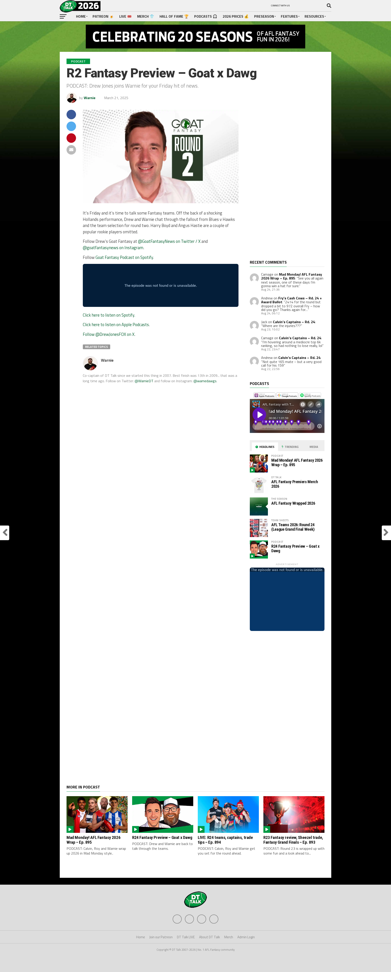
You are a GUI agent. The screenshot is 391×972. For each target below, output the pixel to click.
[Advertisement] (284, 185)
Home (81, 16)
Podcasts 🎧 (205, 16)
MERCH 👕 (145, 16)
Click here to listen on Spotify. (109, 315)
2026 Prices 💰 (236, 16)
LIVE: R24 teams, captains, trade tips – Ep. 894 (225, 840)
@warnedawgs (205, 381)
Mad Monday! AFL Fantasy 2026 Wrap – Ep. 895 (291, 276)
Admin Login (246, 937)
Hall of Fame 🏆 (174, 16)
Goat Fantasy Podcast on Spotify (124, 257)
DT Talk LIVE (186, 937)
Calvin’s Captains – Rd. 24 (294, 322)
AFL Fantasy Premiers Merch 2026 (294, 484)
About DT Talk (209, 937)
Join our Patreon (161, 937)
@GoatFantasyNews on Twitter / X (169, 241)
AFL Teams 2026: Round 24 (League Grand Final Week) (293, 527)
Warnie (89, 97)
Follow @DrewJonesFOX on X (108, 334)
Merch (228, 937)
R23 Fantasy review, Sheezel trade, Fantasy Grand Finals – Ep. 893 (293, 840)
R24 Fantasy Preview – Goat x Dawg (295, 548)
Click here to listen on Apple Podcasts (116, 324)
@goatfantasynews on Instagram (113, 247)
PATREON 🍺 (103, 16)
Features (289, 16)
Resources (314, 16)
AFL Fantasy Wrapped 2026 (293, 503)
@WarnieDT (144, 381)
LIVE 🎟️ (125, 16)
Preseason (264, 16)
